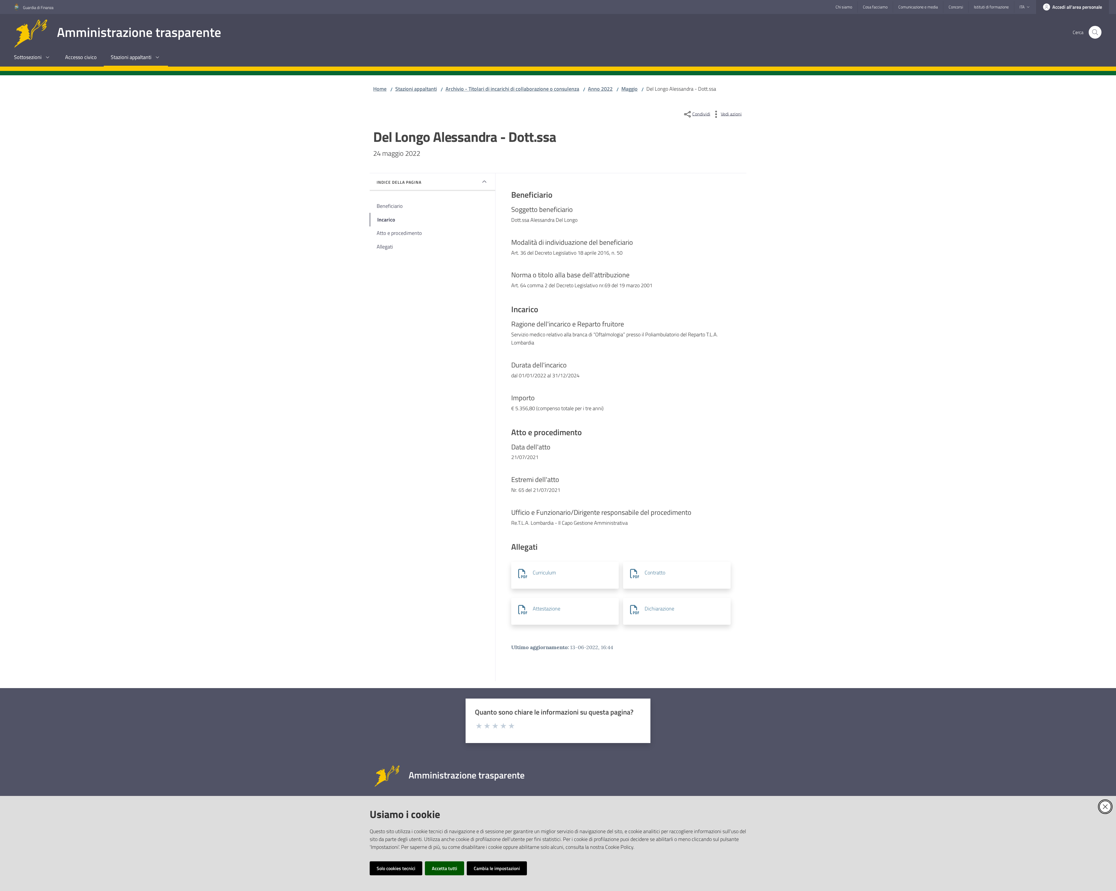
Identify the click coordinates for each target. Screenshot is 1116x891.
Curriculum (544, 572)
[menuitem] (32, 58)
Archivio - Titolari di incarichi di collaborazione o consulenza (512, 89)
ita (1022, 7)
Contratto (655, 572)
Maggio (629, 89)
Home (380, 89)
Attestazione (546, 609)
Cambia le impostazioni (497, 868)
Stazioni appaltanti (416, 89)
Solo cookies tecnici (396, 868)
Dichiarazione (659, 609)
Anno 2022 (600, 89)
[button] (1095, 32)
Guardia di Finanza (38, 7)
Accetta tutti (444, 868)
